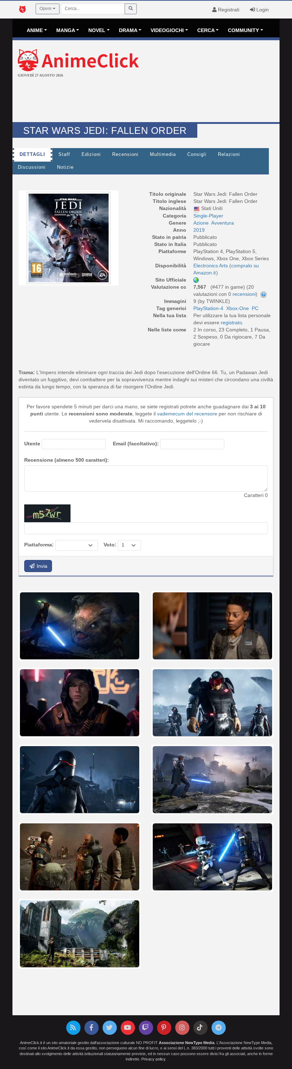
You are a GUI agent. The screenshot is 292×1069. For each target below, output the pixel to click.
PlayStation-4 (208, 308)
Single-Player (208, 216)
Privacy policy (153, 1059)
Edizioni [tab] (91, 154)
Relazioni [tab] (229, 154)
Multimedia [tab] (163, 154)
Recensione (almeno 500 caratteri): (66, 460)
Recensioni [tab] (125, 154)
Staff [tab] (64, 154)
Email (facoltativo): (136, 443)
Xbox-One (237, 308)
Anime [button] (35, 30)
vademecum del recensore (187, 413)
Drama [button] (128, 30)
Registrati (228, 9)
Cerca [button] (206, 30)
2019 (199, 230)
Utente (32, 443)
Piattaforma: (39, 544)
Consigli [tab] (197, 154)
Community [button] (243, 30)
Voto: (110, 544)
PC (255, 308)
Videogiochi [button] (167, 30)
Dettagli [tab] (32, 154)
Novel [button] (96, 30)
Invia (41, 566)
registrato (231, 322)
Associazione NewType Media (186, 1043)
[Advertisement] (146, 101)
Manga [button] (65, 30)
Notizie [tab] (65, 167)
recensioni (244, 294)
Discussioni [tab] (32, 167)
